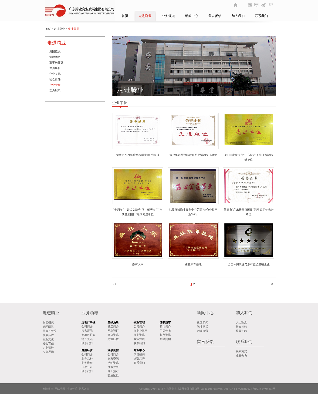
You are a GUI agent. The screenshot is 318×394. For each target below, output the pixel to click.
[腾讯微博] (270, 5)
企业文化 (55, 73)
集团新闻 (202, 322)
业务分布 (241, 355)
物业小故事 (141, 330)
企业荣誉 (55, 85)
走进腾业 (145, 16)
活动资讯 (113, 362)
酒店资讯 (113, 335)
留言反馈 (214, 16)
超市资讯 (165, 335)
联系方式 (241, 351)
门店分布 (165, 330)
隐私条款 (84, 388)
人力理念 (241, 322)
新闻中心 (191, 16)
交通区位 (113, 339)
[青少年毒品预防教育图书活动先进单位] (193, 145)
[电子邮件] (249, 5)
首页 (125, 16)
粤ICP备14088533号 (263, 388)
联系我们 (261, 16)
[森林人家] (138, 256)
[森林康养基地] (193, 256)
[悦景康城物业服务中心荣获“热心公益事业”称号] (193, 202)
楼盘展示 (87, 330)
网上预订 (113, 330)
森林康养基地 (193, 264)
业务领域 (168, 16)
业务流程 (87, 362)
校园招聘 (241, 331)
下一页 (273, 284)
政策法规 (139, 339)
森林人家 (137, 264)
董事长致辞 (56, 62)
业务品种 (87, 358)
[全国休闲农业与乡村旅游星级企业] (248, 256)
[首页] (235, 5)
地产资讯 (87, 339)
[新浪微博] (263, 5)
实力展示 (55, 90)
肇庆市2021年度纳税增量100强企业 (137, 155)
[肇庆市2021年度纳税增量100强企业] (138, 145)
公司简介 (87, 326)
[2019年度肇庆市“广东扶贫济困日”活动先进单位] (248, 144)
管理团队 (55, 57)
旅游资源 (113, 358)
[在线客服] (256, 5)
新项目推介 (88, 335)
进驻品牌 (139, 358)
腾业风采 (202, 326)
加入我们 (238, 16)
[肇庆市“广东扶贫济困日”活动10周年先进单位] (248, 202)
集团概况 (55, 51)
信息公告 (87, 367)
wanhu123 (245, 388)
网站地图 (60, 388)
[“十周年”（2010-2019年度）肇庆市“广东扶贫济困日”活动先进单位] (138, 198)
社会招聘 (241, 326)
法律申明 (72, 388)
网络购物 (165, 339)
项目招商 (139, 354)
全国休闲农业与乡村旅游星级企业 (249, 264)
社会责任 (55, 79)
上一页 (115, 284)
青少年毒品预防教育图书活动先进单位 (193, 155)
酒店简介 (113, 326)
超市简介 (165, 326)
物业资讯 (139, 335)
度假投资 (113, 367)
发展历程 (55, 68)
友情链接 (48, 388)
